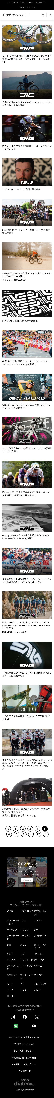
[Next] (46, 834)
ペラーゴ (38, 966)
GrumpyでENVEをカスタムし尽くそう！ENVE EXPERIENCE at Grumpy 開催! (25, 537)
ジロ (9, 945)
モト (22, 984)
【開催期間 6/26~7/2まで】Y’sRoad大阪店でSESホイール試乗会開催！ (26, 674)
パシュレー (39, 954)
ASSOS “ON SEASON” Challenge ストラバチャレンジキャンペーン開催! (26, 275)
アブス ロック (26, 911)
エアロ (23, 920)
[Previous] (8, 829)
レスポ (37, 990)
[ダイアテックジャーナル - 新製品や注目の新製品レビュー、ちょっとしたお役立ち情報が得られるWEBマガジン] (12, 14)
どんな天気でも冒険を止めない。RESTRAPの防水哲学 (26, 718)
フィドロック (26, 960)
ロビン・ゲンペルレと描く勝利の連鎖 (21, 189)
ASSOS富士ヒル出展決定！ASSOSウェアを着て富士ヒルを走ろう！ (26, 810)
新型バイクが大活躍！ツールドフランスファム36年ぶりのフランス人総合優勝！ (26, 363)
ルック (10, 990)
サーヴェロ (25, 935)
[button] (28, 15)
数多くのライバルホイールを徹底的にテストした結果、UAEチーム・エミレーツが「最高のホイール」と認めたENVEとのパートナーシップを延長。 (27, 764)
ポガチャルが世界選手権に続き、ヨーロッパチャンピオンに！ (27, 147)
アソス (10, 911)
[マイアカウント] (50, 15)
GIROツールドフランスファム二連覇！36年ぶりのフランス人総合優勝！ (26, 406)
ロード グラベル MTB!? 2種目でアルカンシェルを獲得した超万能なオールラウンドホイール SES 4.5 (27, 58)
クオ (36, 930)
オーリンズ (12, 930)
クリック (24, 930)
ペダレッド (12, 975)
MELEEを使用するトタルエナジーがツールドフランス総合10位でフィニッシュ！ (26, 493)
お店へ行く (40, 2)
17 (38, 834)
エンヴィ (38, 920)
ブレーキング (26, 966)
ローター (11, 996)
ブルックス (39, 960)
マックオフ (39, 975)
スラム (23, 945)
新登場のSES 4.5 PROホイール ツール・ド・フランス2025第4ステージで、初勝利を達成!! (26, 580)
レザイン (24, 990)
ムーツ (10, 984)
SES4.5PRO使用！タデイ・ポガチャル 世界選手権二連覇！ (26, 231)
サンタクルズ (40, 935)
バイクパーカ (13, 960)
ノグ (22, 954)
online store (27, 7)
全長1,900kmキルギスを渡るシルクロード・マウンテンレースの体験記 (26, 104)
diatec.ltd (29, 1089)
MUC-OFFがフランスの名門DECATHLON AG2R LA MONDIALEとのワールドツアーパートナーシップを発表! (26, 625)
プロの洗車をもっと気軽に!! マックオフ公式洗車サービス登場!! (26, 450)
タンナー (11, 954)
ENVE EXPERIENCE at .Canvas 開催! (20, 320)
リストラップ (40, 984)
